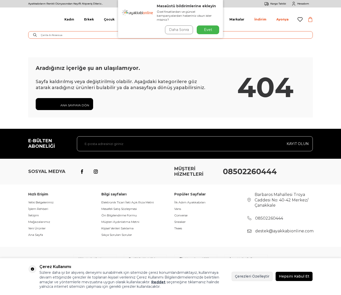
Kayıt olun (298, 144)
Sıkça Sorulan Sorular (116, 235)
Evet (208, 29)
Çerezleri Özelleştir (252, 276)
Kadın (69, 19)
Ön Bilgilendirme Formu (119, 215)
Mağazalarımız (39, 222)
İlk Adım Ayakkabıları (189, 202)
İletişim (33, 215)
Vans (177, 209)
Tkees (178, 228)
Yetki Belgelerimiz (41, 202)
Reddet (158, 282)
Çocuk (109, 19)
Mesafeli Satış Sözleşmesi (119, 209)
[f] (82, 172)
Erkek (89, 19)
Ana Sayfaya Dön (74, 105)
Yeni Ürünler (37, 228)
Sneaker (180, 222)
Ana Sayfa (35, 235)
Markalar (236, 19)
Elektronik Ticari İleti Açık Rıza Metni (127, 202)
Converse (180, 215)
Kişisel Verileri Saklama (117, 228)
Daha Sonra (179, 29)
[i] (96, 172)
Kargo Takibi (278, 3)
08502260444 (250, 171)
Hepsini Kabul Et (294, 276)
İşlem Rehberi (38, 209)
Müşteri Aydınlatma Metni (120, 222)
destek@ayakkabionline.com (284, 231)
